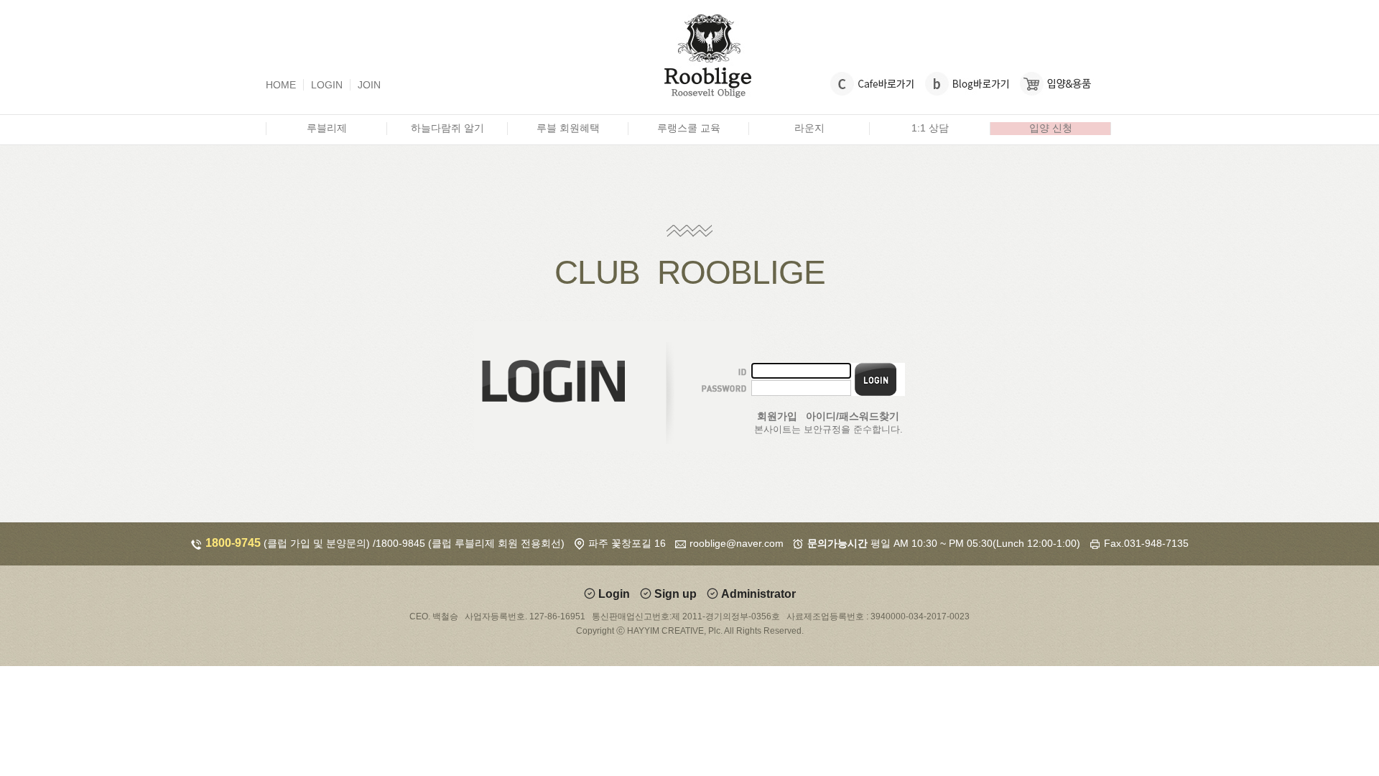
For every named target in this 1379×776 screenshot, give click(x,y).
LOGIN (327, 85)
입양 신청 (1050, 128)
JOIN (369, 85)
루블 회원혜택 (568, 128)
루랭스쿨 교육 (688, 128)
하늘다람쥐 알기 (447, 128)
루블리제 (327, 128)
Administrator (758, 594)
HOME (281, 85)
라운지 (809, 128)
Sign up (675, 594)
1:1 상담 (930, 128)
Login (614, 594)
